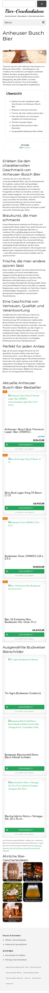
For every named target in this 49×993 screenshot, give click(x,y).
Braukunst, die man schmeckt (24, 110)
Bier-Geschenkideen (24, 11)
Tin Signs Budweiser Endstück (23, 693)
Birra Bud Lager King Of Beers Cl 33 (23, 494)
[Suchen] (41, 4)
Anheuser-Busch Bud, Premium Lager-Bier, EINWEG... (24, 430)
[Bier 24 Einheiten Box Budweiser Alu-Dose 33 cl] (24, 600)
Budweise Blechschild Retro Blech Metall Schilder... (22, 756)
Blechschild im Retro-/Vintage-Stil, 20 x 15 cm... (24, 817)
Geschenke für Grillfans (15, 955)
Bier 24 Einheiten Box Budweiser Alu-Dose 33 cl (20, 620)
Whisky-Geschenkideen (15, 940)
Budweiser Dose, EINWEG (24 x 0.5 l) (24, 557)
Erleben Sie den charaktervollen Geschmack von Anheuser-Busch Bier (26, 104)
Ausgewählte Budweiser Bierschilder (27, 131)
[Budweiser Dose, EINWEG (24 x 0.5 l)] (24, 537)
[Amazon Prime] (40, 436)
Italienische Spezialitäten (16, 944)
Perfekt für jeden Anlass (22, 122)
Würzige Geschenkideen (16, 960)
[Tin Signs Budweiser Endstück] (24, 674)
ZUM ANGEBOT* (26, 444)
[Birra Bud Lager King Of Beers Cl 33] (24, 474)
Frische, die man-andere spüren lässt (27, 113)
